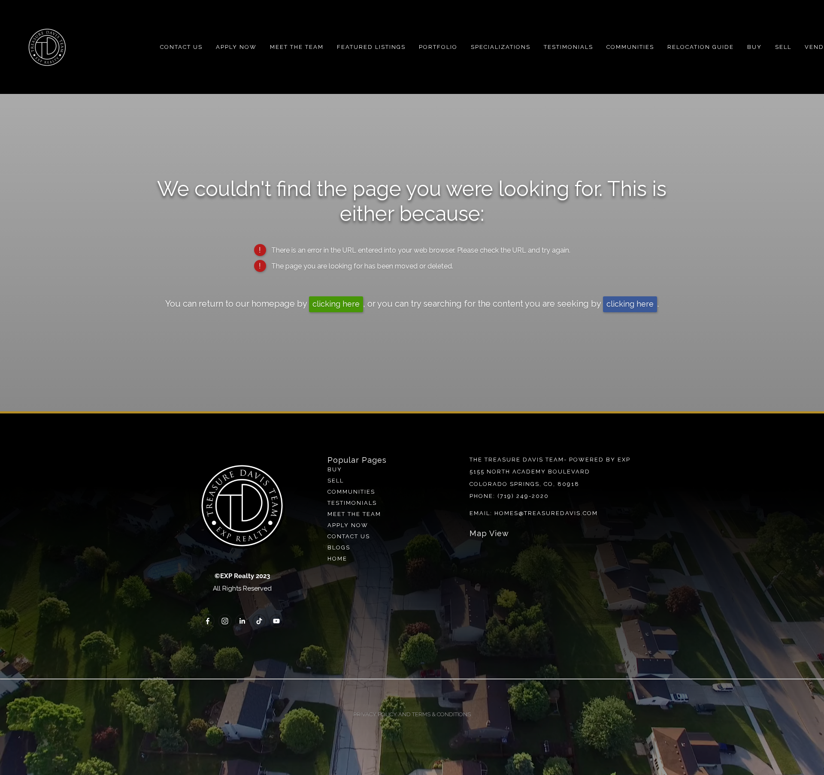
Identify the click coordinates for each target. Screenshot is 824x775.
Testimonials (568, 47)
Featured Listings (371, 47)
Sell (335, 480)
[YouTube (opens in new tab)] (276, 621)
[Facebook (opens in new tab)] (208, 621)
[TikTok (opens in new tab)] (259, 621)
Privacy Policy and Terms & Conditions (412, 714)
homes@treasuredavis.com (546, 513)
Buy (754, 47)
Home (337, 558)
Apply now (347, 525)
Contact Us (181, 47)
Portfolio (438, 47)
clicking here (336, 303)
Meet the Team (297, 47)
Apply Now (236, 47)
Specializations (500, 47)
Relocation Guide (700, 47)
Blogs (338, 547)
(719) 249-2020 (523, 496)
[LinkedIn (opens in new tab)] (242, 621)
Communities (630, 47)
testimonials (352, 503)
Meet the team (354, 514)
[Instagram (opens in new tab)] (225, 621)
